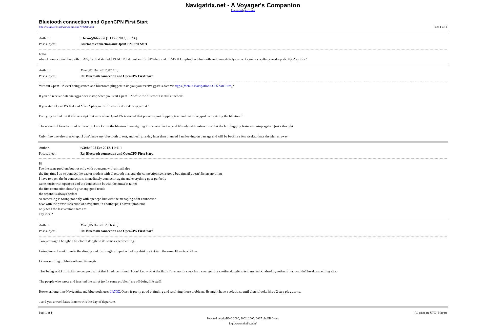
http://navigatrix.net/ (243, 10)
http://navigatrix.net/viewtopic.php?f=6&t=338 (66, 27)
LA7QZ (115, 291)
